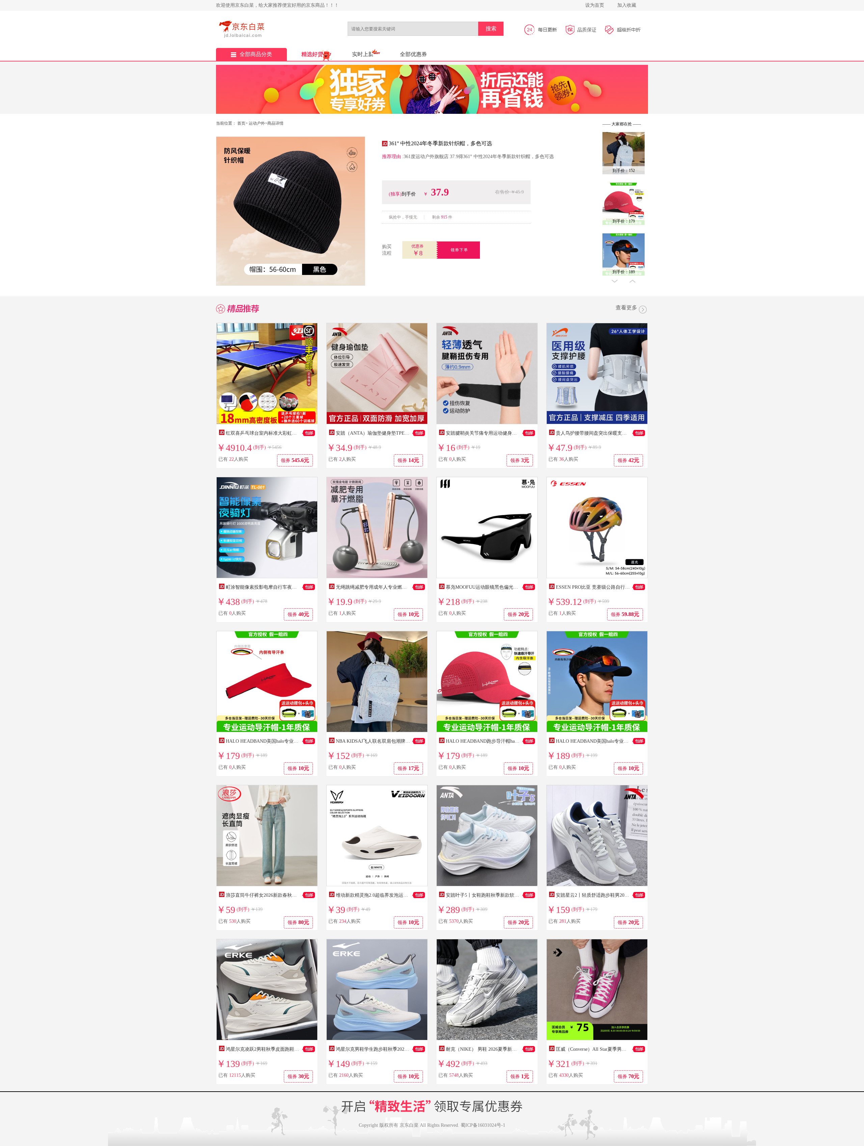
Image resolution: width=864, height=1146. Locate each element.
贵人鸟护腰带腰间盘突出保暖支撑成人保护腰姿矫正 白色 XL (619, 433)
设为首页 (594, 5)
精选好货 (312, 54)
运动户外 (257, 123)
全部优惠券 (413, 54)
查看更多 (626, 308)
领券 (295, 460)
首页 (241, 123)
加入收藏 (626, 5)
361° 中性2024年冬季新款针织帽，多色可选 (440, 143)
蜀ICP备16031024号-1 (483, 1125)
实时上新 (363, 54)
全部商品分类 (256, 54)
